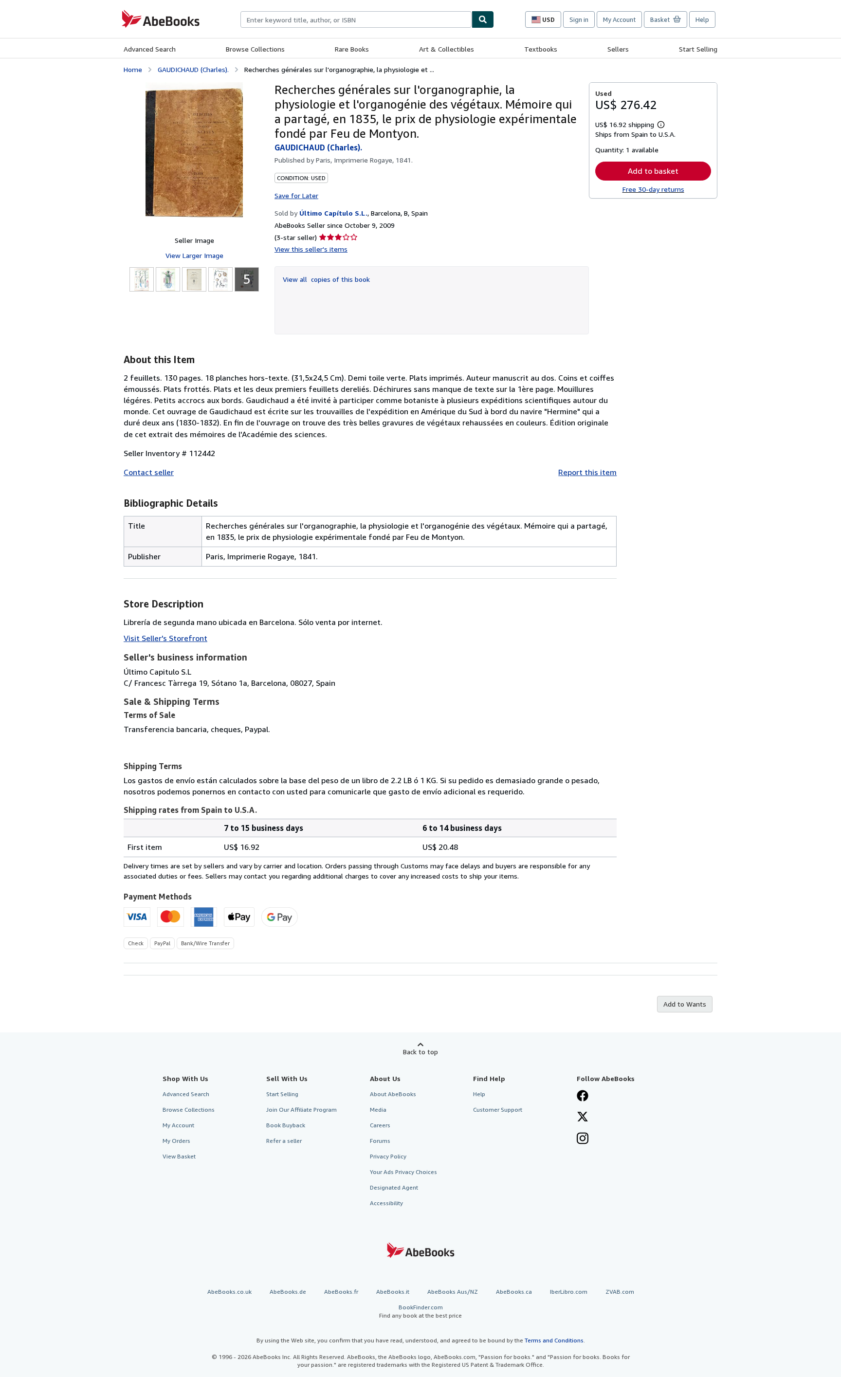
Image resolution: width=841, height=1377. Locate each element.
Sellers (618, 49)
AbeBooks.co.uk (229, 1291)
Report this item (587, 472)
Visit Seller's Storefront (165, 638)
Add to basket (653, 171)
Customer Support (497, 1109)
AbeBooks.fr (341, 1291)
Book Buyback (285, 1125)
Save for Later (296, 195)
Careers (380, 1125)
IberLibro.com (568, 1291)
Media (378, 1109)
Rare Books (352, 49)
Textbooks (540, 49)
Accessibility (386, 1203)
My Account (619, 19)
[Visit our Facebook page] (582, 1096)
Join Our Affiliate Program (301, 1109)
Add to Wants (684, 1004)
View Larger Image (194, 255)
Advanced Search (150, 49)
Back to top (420, 1051)
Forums (380, 1140)
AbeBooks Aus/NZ (452, 1291)
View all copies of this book (326, 279)
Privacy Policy (388, 1156)
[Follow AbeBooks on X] (582, 1117)
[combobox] (356, 19)
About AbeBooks (393, 1094)
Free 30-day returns (653, 189)
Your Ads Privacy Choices (403, 1171)
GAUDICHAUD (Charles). (193, 69)
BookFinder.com (420, 1311)
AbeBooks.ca (514, 1291)
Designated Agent (394, 1187)
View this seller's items (310, 249)
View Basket (179, 1156)
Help (702, 19)
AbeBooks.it (392, 1291)
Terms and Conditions (554, 1340)
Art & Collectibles (446, 49)
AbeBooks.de (288, 1291)
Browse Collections (255, 49)
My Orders (176, 1140)
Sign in (578, 19)
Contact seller (149, 472)
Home (133, 69)
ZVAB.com (619, 1291)
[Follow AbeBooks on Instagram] (582, 1139)
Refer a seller (284, 1140)
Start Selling (698, 49)
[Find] (483, 19)
